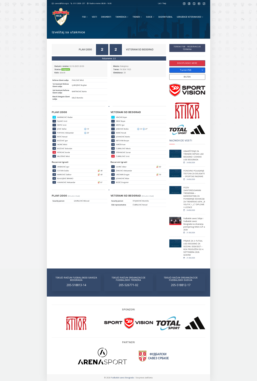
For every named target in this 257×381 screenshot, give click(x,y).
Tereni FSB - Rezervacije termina (187, 48)
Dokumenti (106, 17)
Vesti (94, 17)
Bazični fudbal (165, 17)
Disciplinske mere (187, 63)
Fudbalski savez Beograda (122, 377)
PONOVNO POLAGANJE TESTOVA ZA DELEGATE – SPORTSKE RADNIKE (194, 173)
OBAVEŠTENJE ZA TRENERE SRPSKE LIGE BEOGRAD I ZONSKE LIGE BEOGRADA (193, 155)
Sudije (149, 17)
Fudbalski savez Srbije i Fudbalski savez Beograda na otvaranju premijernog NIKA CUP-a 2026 (194, 224)
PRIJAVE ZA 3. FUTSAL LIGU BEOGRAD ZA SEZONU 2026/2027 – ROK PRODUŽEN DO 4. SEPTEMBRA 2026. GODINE (193, 248)
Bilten (187, 77)
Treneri (136, 17)
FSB (84, 17)
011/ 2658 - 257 (79, 3)
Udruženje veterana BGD (189, 17)
